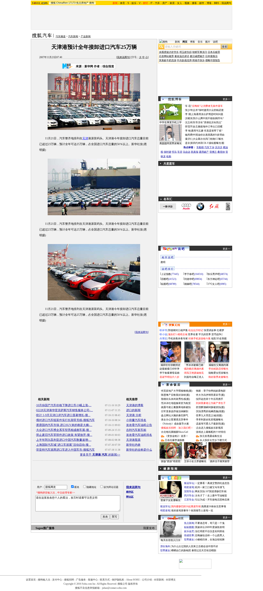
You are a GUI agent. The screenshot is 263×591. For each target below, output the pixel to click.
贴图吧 (164, 284)
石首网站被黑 (166, 56)
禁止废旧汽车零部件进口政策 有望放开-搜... (64, 434)
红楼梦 (220, 330)
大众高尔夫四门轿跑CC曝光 (208, 138)
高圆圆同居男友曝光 (170, 143)
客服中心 (93, 579)
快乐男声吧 (214, 274)
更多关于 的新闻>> (100, 454)
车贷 (179, 151)
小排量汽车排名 (136, 420)
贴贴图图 (189, 527)
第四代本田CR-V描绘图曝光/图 (207, 143)
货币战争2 (217, 334)
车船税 (200, 147)
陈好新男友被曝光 (218, 377)
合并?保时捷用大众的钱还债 (208, 110)
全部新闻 (159, 579)
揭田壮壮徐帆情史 (170, 365)
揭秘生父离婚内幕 (218, 365)
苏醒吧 (164, 279)
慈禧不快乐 (198, 60)
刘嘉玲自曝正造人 (194, 377)
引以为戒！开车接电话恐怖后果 (212, 499)
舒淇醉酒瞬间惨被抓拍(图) (210, 407)
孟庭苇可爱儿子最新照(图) (210, 423)
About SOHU (133, 579)
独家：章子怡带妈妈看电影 (211, 390)
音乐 (200, 41)
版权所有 (133, 583)
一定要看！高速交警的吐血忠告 (212, 483)
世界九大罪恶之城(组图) (209, 415)
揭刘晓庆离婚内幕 (194, 368)
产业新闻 (86, 36)
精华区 (130, 491)
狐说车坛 (189, 483)
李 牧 (188, 130)
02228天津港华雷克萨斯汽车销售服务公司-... (64, 410)
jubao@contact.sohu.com (114, 587)
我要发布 (149, 528)
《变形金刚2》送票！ (176, 436)
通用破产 (204, 151)
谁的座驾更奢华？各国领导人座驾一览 (192, 510)
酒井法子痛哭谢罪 (220, 461)
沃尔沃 (218, 147)
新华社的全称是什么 (139, 449)
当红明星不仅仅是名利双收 (210, 531)
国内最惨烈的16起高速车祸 (186, 506)
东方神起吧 (214, 279)
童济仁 (189, 138)
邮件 (201, 3)
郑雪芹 (189, 126)
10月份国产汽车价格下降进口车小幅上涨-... (63, 405)
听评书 (163, 330)
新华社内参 (133, 444)
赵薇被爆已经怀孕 (169, 368)
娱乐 (134, 3)
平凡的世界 (204, 334)
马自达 (186, 151)
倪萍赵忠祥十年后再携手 (209, 399)
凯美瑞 (194, 151)
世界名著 (193, 334)
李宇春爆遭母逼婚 (169, 372)
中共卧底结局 (184, 60)
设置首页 (31, 579)
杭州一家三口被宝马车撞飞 (210, 487)
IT (151, 3)
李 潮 (188, 114)
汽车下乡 (209, 147)
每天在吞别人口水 (170, 540)
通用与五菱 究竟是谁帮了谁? (206, 130)
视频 (187, 3)
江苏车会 (189, 499)
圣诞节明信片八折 (169, 377)
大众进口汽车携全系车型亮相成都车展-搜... (63, 430)
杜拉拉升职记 (195, 330)
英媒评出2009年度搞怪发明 (210, 527)
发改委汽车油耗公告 (139, 425)
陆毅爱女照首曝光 (218, 372)
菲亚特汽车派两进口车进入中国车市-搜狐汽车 (65, 449)
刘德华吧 (189, 279)
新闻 (177, 41)
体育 (122, 3)
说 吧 (181, 248)
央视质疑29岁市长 (169, 52)
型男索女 (189, 539)
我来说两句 (123, 57)
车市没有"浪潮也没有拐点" (207, 122)
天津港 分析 (133, 415)
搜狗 (91, 2)
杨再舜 (189, 134)
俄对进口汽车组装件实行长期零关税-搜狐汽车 (65, 420)
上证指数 (166, 274)
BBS (216, 3)
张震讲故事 (210, 330)
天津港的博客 (134, 405)
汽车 (157, 3)
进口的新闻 (133, 410)
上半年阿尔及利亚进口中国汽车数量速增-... (63, 439)
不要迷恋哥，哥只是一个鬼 (210, 523)
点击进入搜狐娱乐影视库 (209, 427)
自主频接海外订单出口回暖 (208, 126)
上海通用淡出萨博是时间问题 (207, 114)
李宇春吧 (189, 274)
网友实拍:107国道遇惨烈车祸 (210, 491)
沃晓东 (189, 118)
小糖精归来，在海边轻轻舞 (210, 539)
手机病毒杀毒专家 (178, 338)
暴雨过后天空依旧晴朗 (203, 550)
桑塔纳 (221, 151)
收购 (168, 156)
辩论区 (130, 496)
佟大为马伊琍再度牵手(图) (210, 394)
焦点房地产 (82, 2)
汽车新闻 (73, 36)
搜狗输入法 (44, 579)
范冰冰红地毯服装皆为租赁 (176, 403)
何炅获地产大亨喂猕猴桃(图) (176, 390)
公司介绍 (147, 579)
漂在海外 (165, 546)
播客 (194, 3)
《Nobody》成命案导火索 (175, 423)
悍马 (174, 151)
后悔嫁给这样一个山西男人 (210, 535)
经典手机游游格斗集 (199, 338)
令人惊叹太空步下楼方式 (213, 440)
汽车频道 (61, 36)
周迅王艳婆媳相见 (194, 372)
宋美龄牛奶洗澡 (167, 60)
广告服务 (81, 579)
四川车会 (189, 495)
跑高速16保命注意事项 (213, 506)
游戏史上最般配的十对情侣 (211, 431)
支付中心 (57, 579)
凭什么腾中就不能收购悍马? (208, 118)
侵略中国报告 (212, 60)
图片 (207, 41)
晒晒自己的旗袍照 (181, 550)
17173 (72, 2)
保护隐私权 (118, 579)
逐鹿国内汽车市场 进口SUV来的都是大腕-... (64, 425)
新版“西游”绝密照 (170, 461)
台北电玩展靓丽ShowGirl (174, 431)
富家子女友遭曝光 (170, 500)
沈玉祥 (189, 122)
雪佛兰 (213, 151)
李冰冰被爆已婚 (194, 365)
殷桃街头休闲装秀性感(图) (175, 399)
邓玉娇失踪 (185, 52)
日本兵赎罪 (214, 52)
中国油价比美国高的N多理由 (208, 134)
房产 (164, 3)
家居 (172, 3)
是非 (187, 143)
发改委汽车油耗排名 (139, 434)
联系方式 (105, 579)
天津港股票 (133, 439)
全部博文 (171, 579)
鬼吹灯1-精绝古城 (177, 334)
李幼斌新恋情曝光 (218, 368)
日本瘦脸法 (211, 56)
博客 (209, 3)
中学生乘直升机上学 (170, 122)
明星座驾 (189, 487)
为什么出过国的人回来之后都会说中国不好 (194, 546)
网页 (184, 41)
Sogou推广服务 (45, 528)
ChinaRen (62, 2)
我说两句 (226, 3)
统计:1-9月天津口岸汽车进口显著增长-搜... (63, 415)
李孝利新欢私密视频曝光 (209, 419)
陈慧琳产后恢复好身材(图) (175, 394)
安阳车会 (189, 491)
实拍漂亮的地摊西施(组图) (210, 411)
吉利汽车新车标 (136, 430)
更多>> (227, 99)
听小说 (163, 334)
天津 (85, 138)
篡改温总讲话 (181, 56)
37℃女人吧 (214, 284)
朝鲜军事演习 (199, 52)
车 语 (188, 106)
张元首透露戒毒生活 (211, 436)
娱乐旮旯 (189, 531)
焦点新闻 (189, 523)
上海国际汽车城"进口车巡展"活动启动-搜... (63, 444)
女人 (179, 3)
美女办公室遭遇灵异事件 (174, 419)
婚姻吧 (188, 284)
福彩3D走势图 (219, 338)
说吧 (215, 41)
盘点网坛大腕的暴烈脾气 (174, 415)
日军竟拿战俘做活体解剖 (174, 411)
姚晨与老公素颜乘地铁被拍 (176, 407)
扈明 (162, 262)
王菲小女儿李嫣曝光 (195, 461)
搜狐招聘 (69, 579)
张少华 (189, 110)
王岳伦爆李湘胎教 (175, 440)
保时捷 (167, 151)
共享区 (163, 338)
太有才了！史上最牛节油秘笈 (211, 495)
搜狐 (53, 2)
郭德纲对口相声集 (178, 330)
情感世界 (189, 535)
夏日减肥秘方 (197, 56)
